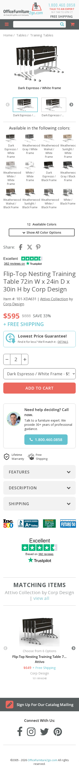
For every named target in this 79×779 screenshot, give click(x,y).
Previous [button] (7, 105)
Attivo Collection (54, 298)
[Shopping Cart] (72, 24)
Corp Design (13, 303)
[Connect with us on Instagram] (31, 730)
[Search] (62, 24)
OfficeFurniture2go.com (42, 760)
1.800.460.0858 (61, 5)
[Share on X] (29, 247)
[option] (25, 107)
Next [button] (71, 105)
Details (63, 342)
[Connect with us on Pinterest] (58, 730)
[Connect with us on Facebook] (19, 730)
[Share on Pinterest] (38, 247)
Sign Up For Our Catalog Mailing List (45, 706)
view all (41, 598)
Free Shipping (61, 16)
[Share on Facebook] (21, 247)
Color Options (44, 233)
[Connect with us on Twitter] (44, 730)
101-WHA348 (39, 678)
